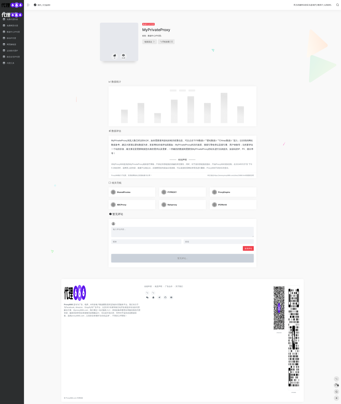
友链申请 (148, 286)
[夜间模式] (336, 398)
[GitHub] (165, 297)
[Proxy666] (75, 293)
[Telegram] (159, 297)
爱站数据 (211, 140)
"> (165, 42)
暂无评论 (117, 214)
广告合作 (168, 286)
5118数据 (198, 140)
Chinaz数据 (224, 140)
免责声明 (158, 286)
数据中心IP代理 (148, 24)
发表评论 (248, 248)
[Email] (171, 297)
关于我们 (179, 286)
